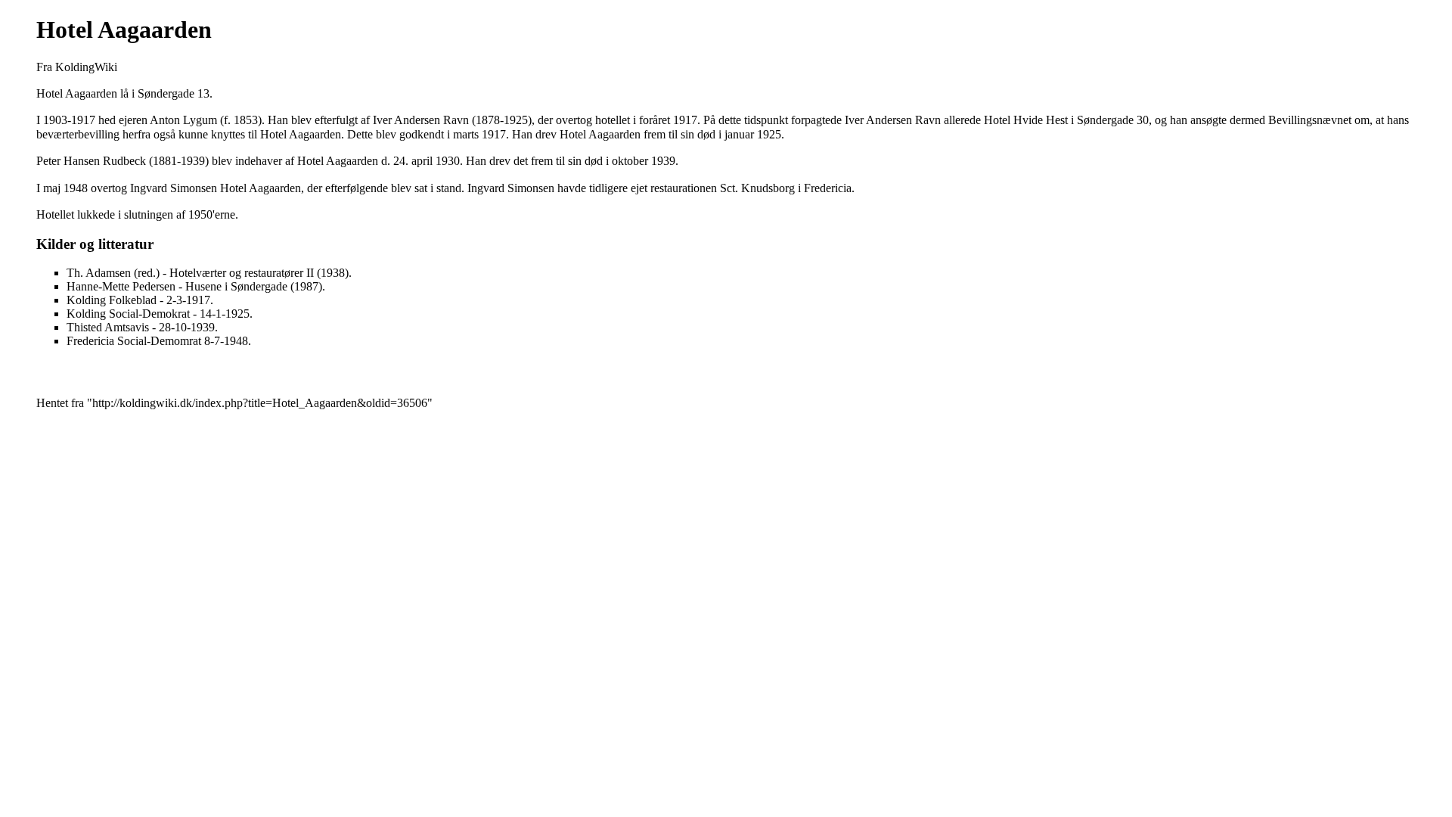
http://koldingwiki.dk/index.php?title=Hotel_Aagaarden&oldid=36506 (259, 402)
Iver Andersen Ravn (421, 119)
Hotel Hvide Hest (1026, 119)
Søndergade (166, 93)
